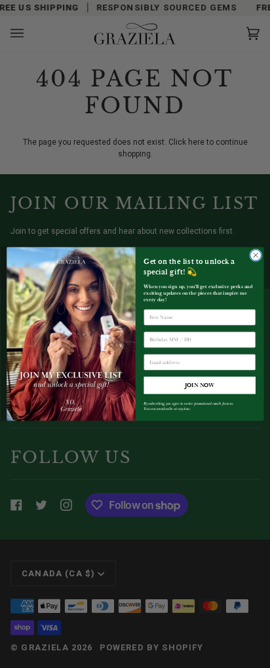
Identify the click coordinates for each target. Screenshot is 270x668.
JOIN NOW (199, 385)
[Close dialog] (255, 255)
